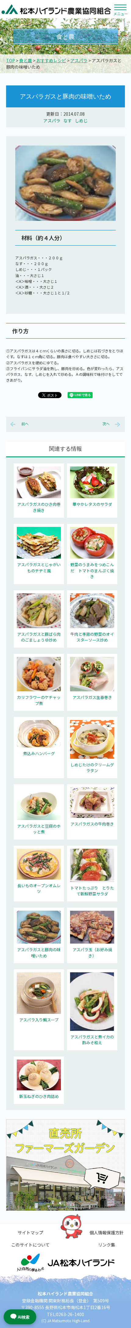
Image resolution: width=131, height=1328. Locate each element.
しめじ (81, 120)
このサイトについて (30, 1245)
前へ (25, 423)
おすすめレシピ (51, 60)
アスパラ (78, 60)
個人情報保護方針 (107, 1232)
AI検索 (24, 1317)
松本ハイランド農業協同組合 (56, 9)
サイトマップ (30, 1232)
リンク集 (106, 1245)
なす (67, 120)
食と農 (25, 60)
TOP (10, 60)
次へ (106, 423)
